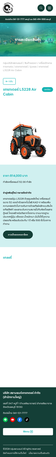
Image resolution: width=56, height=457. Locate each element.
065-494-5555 (39, 19)
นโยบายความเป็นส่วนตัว (39, 453)
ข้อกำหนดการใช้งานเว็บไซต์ (14, 453)
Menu (26, 431)
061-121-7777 (18, 19)
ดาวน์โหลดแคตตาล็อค (18, 234)
